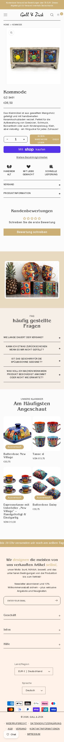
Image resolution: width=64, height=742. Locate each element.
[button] (52, 14)
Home (6, 25)
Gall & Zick (36, 717)
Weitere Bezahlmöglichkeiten (32, 157)
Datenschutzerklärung (45, 723)
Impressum (33, 734)
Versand (21, 728)
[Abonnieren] (56, 600)
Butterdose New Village (15, 456)
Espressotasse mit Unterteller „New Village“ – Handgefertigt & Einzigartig (16, 511)
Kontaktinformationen (45, 728)
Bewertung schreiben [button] (32, 232)
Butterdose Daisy (45, 505)
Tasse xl (38, 454)
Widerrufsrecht (16, 723)
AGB (10, 728)
